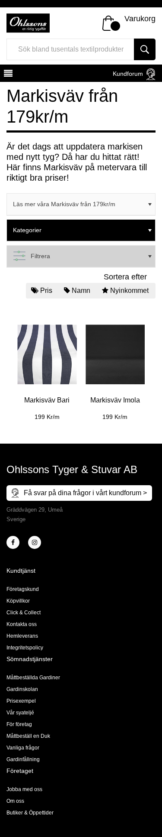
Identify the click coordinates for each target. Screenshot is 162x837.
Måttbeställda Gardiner (33, 678)
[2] (13, 542)
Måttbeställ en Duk (28, 736)
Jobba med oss (24, 789)
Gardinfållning (23, 759)
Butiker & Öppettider (30, 813)
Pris (46, 290)
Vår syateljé (20, 713)
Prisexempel (21, 701)
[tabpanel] (47, 366)
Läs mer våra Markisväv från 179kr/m (64, 204)
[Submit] (145, 49)
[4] (34, 542)
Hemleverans (22, 636)
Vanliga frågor (22, 748)
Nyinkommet (129, 290)
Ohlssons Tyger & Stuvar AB (71, 469)
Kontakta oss (21, 624)
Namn (81, 290)
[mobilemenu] (7, 74)
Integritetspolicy (24, 648)
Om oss (15, 801)
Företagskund (22, 589)
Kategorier (27, 230)
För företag (19, 724)
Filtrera (40, 256)
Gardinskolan (22, 689)
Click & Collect (23, 613)
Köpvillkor (18, 601)
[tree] (81, 204)
